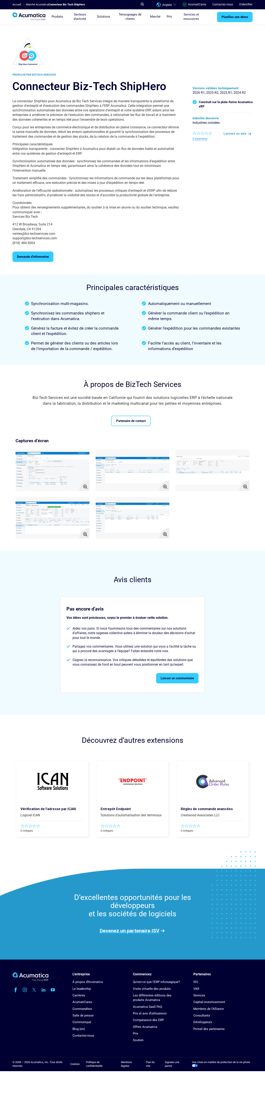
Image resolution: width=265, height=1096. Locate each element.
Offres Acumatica (145, 1027)
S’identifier (246, 4)
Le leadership (81, 989)
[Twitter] (34, 990)
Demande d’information (33, 257)
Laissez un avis (235, 133)
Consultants (201, 1015)
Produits (57, 17)
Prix (169, 17)
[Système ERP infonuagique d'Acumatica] (30, 980)
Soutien (138, 1040)
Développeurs (202, 1022)
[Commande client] (52, 517)
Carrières (78, 995)
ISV (195, 982)
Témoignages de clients (130, 17)
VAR (196, 989)
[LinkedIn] (43, 990)
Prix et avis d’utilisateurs (150, 1013)
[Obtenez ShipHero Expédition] (133, 517)
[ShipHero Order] (212, 470)
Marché (155, 17)
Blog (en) (78, 1029)
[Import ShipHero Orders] (133, 470)
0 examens (200, 139)
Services (199, 995)
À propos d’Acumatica (87, 982)
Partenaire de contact (131, 421)
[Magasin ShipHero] (52, 470)
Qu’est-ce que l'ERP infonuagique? (156, 982)
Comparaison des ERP (148, 1020)
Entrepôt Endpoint (116, 809)
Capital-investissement (209, 1002)
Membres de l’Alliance (208, 1009)
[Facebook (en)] (15, 990)
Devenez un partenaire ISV (129, 930)
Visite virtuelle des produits (152, 989)
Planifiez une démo (235, 17)
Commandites (82, 1009)
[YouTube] (53, 990)
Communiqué (81, 1022)
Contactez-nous (222, 4)
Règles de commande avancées (207, 809)
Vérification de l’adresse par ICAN (48, 809)
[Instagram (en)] (25, 990)
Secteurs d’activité (80, 17)
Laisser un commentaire (177, 678)
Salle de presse (83, 1015)
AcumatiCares (197, 4)
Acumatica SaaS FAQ (147, 1007)
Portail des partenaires (209, 1029)
